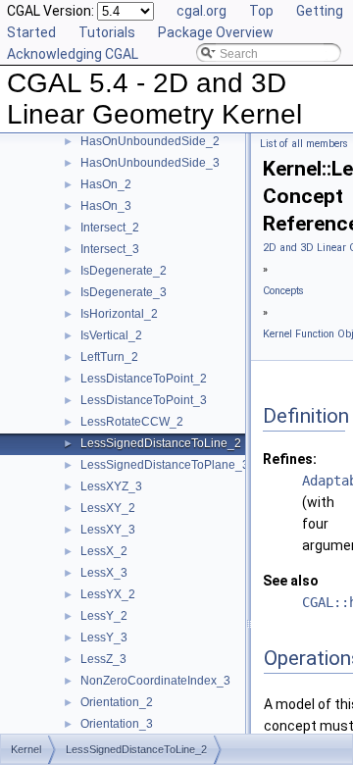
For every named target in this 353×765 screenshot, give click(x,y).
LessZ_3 (103, 659)
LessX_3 (103, 573)
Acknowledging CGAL (72, 54)
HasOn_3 (105, 206)
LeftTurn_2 (109, 357)
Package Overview (216, 32)
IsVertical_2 (111, 335)
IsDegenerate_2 (123, 271)
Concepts (283, 290)
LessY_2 (103, 616)
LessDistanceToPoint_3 (143, 400)
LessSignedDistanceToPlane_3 (164, 465)
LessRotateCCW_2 (131, 422)
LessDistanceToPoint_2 (143, 378)
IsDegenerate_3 (123, 292)
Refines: (290, 459)
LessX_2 (103, 551)
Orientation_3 (116, 724)
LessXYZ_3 (111, 486)
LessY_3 (103, 637)
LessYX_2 (107, 594)
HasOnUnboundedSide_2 (150, 141)
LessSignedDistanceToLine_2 (160, 443)
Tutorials (106, 32)
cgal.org (201, 11)
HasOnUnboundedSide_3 (150, 163)
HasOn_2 (105, 184)
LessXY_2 (107, 508)
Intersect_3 (109, 249)
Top (261, 11)
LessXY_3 (107, 529)
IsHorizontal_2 (119, 314)
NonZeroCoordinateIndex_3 (155, 681)
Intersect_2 (109, 227)
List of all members (304, 143)
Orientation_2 (116, 702)
